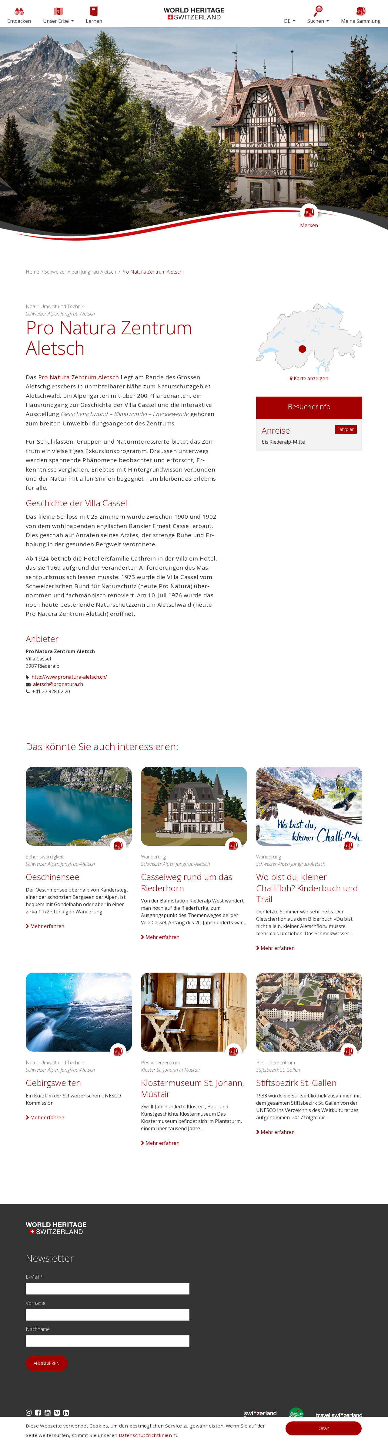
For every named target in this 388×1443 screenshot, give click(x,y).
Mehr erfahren (46, 926)
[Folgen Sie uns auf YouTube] (47, 1412)
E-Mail (34, 1277)
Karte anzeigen (310, 378)
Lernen (94, 21)
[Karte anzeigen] (309, 338)
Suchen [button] (316, 21)
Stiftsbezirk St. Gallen (296, 1082)
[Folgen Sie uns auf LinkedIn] (66, 1412)
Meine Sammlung (361, 21)
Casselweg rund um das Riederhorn (186, 882)
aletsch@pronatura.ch (58, 684)
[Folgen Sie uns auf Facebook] (38, 1412)
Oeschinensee (52, 876)
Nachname (38, 1329)
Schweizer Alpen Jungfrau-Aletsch (80, 271)
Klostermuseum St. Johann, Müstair (192, 1088)
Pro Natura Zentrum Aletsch (78, 377)
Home (32, 271)
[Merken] (118, 846)
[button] (51, 134)
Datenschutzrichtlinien (145, 1435)
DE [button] (288, 21)
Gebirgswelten (53, 1082)
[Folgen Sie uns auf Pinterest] (57, 1412)
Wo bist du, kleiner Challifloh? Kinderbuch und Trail (307, 888)
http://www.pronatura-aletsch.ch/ (69, 677)
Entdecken (19, 21)
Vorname (35, 1303)
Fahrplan (345, 429)
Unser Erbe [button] (56, 21)
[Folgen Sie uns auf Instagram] (29, 1412)
